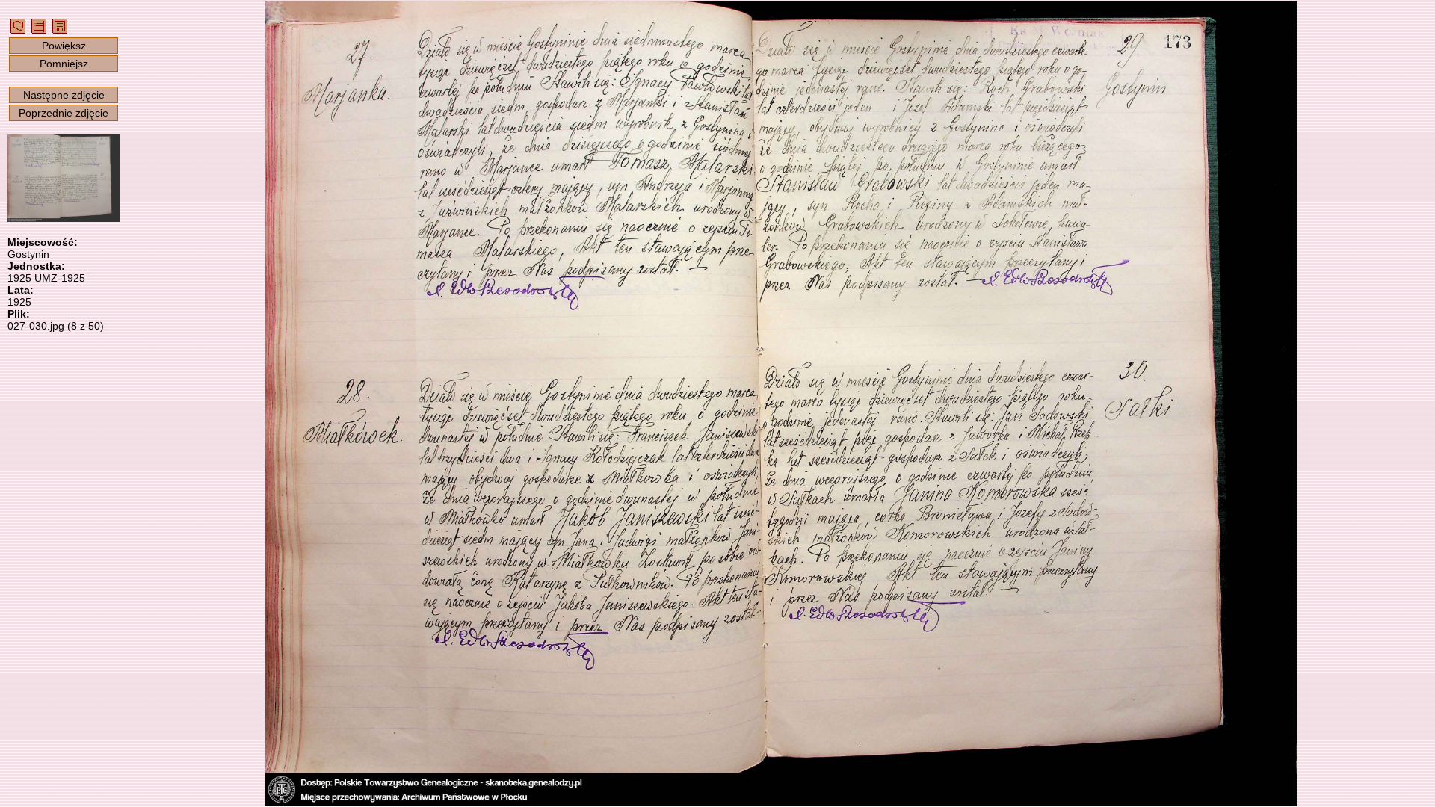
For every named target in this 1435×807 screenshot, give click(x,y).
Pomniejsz (64, 63)
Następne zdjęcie (64, 95)
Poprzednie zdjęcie (63, 113)
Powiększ (64, 46)
